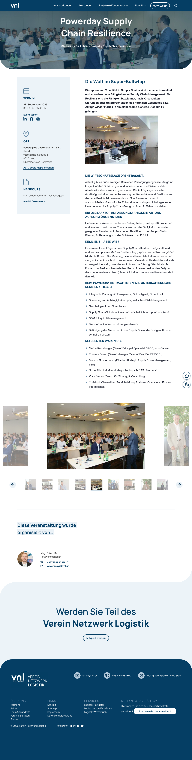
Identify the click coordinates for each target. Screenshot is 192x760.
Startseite (67, 46)
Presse (14, 719)
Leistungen (85, 5)
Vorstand (15, 704)
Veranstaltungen (62, 5)
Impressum (53, 712)
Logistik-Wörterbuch (95, 712)
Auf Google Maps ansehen (38, 167)
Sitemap (52, 708)
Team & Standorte (20, 712)
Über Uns (140, 5)
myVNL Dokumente (34, 201)
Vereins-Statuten (20, 715)
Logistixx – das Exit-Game (98, 708)
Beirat (13, 708)
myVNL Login (160, 5)
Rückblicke (82, 46)
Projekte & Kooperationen (114, 5)
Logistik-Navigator (94, 704)
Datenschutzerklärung (59, 715)
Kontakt (51, 704)
